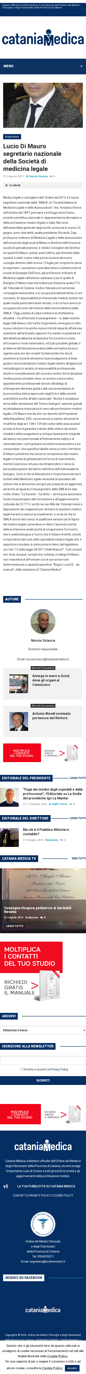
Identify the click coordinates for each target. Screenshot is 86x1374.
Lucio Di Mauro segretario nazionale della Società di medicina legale (32, 157)
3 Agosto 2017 (15, 176)
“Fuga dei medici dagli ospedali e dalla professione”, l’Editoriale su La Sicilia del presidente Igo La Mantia (53, 793)
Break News (12, 136)
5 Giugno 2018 (34, 840)
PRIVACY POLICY (40, 1195)
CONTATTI (20, 1195)
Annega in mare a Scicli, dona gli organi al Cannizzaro (51, 680)
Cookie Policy (57, 1356)
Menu (9, 66)
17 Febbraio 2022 (36, 804)
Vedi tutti (79, 858)
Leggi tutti (78, 778)
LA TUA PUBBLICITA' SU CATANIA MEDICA (46, 1186)
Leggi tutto (14, 926)
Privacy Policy (59, 1069)
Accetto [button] (72, 1368)
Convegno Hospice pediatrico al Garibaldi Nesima (37, 910)
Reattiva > (75, 1340)
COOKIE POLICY (63, 1195)
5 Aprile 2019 (15, 917)
